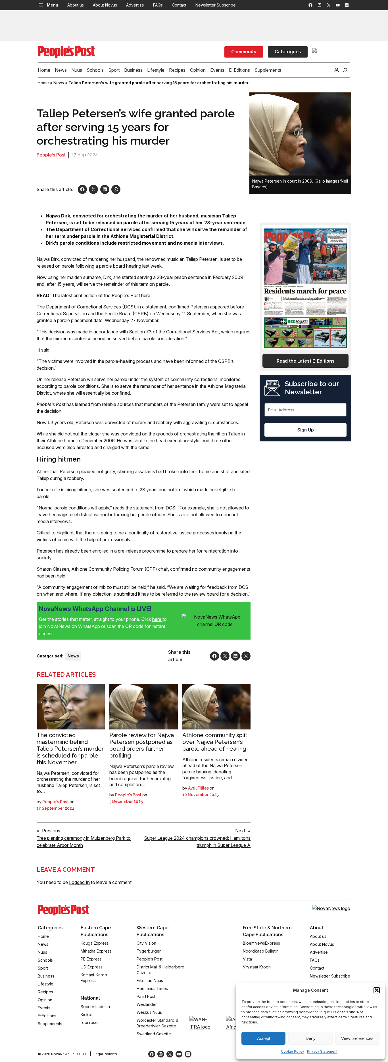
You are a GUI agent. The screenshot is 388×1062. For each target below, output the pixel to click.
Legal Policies (105, 1054)
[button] (376, 990)
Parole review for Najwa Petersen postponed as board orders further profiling (141, 745)
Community (243, 51)
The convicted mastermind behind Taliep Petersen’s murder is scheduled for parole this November (70, 749)
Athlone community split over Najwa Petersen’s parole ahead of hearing (214, 742)
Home (43, 82)
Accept (263, 1038)
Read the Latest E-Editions (306, 361)
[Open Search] (345, 70)
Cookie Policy (292, 1051)
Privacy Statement (322, 1051)
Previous (51, 830)
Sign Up (305, 430)
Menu (52, 5)
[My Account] (336, 70)
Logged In (79, 882)
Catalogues (288, 51)
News (58, 82)
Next (240, 830)
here (157, 619)
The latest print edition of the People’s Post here (101, 295)
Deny (311, 1038)
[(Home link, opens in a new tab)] (63, 910)
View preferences (357, 1038)
